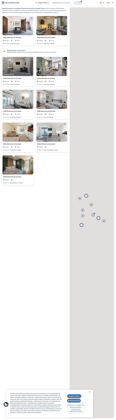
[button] (98, 218)
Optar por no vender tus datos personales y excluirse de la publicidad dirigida (75, 408)
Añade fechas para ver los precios (12, 37)
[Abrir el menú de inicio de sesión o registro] (112, 2)
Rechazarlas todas (74, 401)
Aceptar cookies (74, 396)
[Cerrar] (90, 392)
